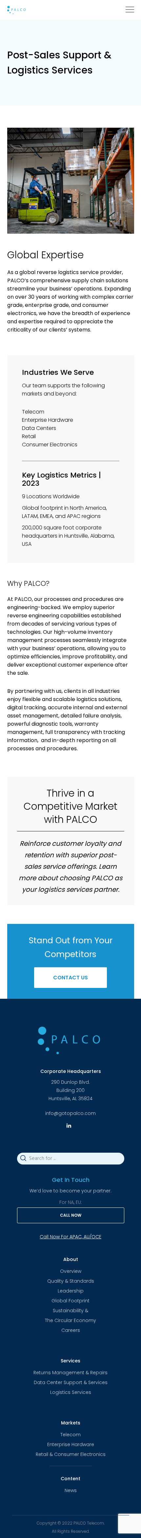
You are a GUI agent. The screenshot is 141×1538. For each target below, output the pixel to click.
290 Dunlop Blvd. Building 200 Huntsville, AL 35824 (70, 1090)
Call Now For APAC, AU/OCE (70, 1236)
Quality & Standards (70, 1281)
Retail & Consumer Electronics (71, 1454)
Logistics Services (70, 1392)
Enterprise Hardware (70, 1444)
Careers (70, 1330)
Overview (70, 1271)
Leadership (71, 1291)
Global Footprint (70, 1300)
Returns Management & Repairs (70, 1372)
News (71, 1490)
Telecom (70, 1434)
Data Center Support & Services (71, 1382)
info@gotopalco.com (70, 1113)
